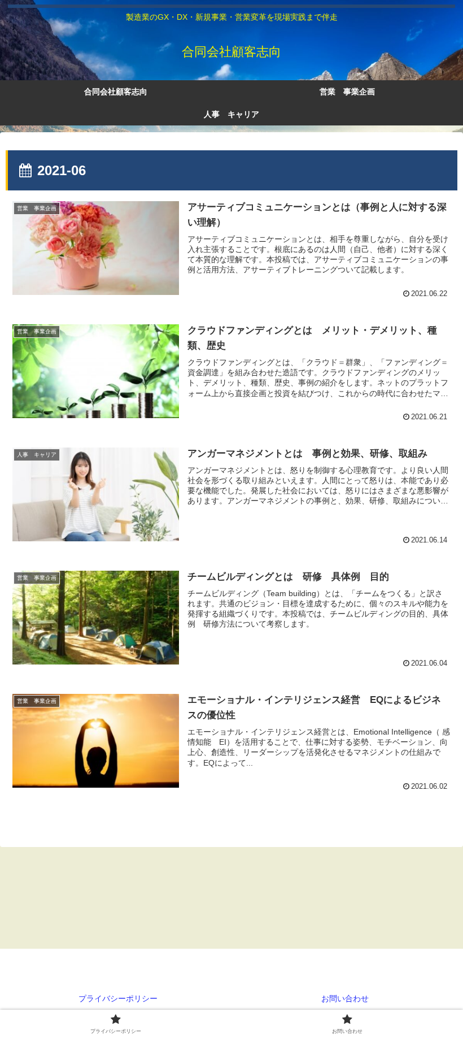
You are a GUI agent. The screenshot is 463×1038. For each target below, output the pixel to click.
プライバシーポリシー (118, 998)
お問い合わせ (345, 998)
